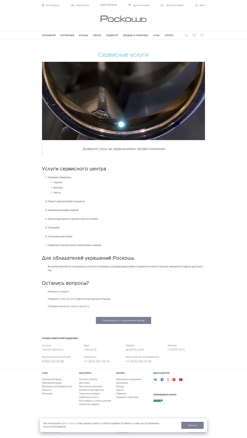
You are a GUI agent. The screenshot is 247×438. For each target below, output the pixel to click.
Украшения (49, 35)
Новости (46, 390)
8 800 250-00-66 (108, 5)
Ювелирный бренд (52, 379)
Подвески (112, 35)
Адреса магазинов (141, 5)
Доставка (84, 382)
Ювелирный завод (51, 382)
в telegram (64, 291)
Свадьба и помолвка (135, 35)
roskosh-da (90, 349)
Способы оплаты (88, 379)
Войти (202, 5)
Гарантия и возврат (89, 393)
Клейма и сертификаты (91, 390)
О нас (156, 35)
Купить (169, 35)
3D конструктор (52, 5)
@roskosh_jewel (135, 349)
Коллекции (67, 35)
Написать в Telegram (174, 5)
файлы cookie (68, 423)
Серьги (97, 35)
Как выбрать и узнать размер (95, 400)
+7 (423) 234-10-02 (138, 361)
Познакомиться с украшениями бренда (123, 320)
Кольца (83, 35)
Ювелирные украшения (128, 379)
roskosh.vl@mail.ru (79, 306)
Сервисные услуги (88, 397)
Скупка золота (82, 5)
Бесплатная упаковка (90, 386)
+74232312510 (176, 349)
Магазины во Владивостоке (57, 386)
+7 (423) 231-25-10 (97, 361)
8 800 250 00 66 (68, 299)
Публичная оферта (89, 404)
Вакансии (47, 393)
